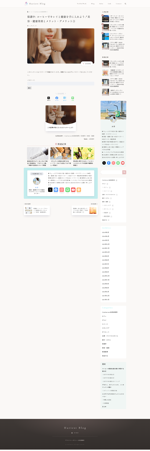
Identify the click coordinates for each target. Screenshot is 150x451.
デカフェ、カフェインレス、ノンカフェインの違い (113, 386)
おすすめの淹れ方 (108, 374)
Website (79, 192)
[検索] (124, 3)
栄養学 (83, 136)
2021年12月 (105, 296)
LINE (67, 192)
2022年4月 (105, 292)
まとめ (104, 406)
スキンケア (108, 205)
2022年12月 (105, 276)
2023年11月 (105, 248)
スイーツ (108, 191)
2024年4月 (105, 236)
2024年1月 (105, 240)
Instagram (61, 192)
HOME (76, 433)
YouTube (73, 192)
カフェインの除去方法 (110, 390)
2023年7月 (105, 264)
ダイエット (108, 209)
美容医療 (108, 216)
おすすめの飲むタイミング (111, 381)
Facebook (56, 192)
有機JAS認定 (107, 400)
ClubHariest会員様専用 (72, 136)
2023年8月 (105, 260)
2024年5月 (105, 232)
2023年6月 (105, 268)
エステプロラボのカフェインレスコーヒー (113, 395)
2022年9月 (105, 284)
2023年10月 (106, 252)
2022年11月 (105, 280)
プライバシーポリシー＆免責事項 (74, 440)
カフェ (107, 187)
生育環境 (106, 403)
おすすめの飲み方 (108, 378)
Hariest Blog (37, 3)
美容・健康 (90, 136)
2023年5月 (105, 272)
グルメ (105, 184)
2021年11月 (105, 299)
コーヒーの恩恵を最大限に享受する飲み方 (113, 370)
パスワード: (31, 80)
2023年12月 (105, 244)
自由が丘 (105, 220)
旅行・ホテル (106, 198)
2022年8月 (105, 288)
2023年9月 (105, 256)
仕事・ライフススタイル (109, 194)
